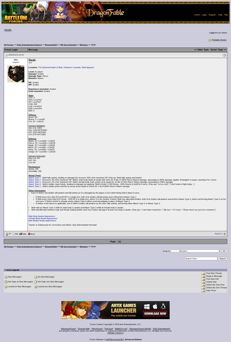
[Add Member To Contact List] (23, 233)
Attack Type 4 (35, 184)
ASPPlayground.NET (115, 339)
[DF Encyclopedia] (68, 45)
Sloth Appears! (88, 67)
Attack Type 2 (35, 180)
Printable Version (219, 40)
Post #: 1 (219, 234)
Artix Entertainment (161, 329)
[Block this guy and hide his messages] (31, 233)
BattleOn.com (121, 329)
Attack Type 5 (35, 186)
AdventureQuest (68, 329)
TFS (16, 60)
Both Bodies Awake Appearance (42, 220)
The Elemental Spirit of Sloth (50, 67)
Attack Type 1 (35, 178)
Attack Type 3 (35, 182)
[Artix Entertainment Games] (29, 45)
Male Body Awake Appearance (42, 216)
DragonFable (84, 329)
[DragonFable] (51, 45)
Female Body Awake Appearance (43, 218)
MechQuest (97, 329)
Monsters (84, 45)
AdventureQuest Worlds (140, 329)
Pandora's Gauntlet (72, 67)
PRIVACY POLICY (116, 333)
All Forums (9, 45)
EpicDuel (109, 329)
